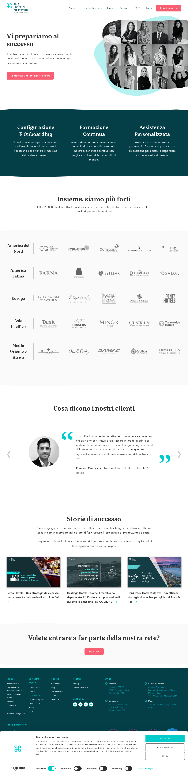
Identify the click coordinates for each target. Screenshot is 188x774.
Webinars (55, 699)
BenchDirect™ (13, 683)
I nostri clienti (34, 695)
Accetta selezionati (165, 747)
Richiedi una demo (169, 8)
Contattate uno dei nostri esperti (30, 75)
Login (149, 8)
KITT (9, 709)
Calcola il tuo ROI (80, 687)
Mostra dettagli (145, 768)
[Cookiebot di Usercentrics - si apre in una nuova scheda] (18, 769)
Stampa (32, 707)
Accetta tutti (165, 738)
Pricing (76, 683)
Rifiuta (165, 756)
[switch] (78, 768)
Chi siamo (33, 691)
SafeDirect (11, 701)
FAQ (31, 711)
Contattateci (94, 651)
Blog (53, 687)
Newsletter (55, 683)
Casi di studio (57, 691)
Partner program (36, 699)
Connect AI (12, 705)
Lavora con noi (35, 703)
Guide (53, 695)
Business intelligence (16, 713)
